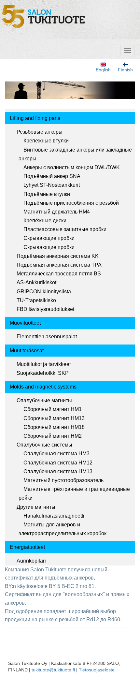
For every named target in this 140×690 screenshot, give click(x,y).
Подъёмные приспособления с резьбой (71, 203)
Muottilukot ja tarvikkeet (44, 364)
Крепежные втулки (46, 140)
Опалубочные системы (44, 445)
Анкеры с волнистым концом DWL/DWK (71, 167)
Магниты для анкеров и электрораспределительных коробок (62, 529)
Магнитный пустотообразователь (63, 480)
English (103, 69)
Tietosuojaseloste (97, 669)
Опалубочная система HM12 (57, 462)
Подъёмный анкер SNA (51, 176)
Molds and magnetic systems (43, 386)
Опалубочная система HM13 (57, 471)
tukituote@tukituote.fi (53, 669)
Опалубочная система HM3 (56, 453)
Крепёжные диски (44, 220)
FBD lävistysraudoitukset (45, 309)
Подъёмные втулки (46, 194)
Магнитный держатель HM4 (56, 211)
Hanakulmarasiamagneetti (53, 516)
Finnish (125, 69)
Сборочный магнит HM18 (54, 427)
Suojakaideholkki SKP (43, 373)
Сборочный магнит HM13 (54, 418)
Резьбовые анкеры (40, 132)
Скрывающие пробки (49, 238)
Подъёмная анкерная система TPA (59, 265)
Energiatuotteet (27, 547)
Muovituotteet (25, 323)
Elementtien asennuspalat (47, 336)
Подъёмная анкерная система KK (58, 256)
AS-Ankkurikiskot (36, 282)
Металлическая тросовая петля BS (59, 273)
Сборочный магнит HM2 (52, 436)
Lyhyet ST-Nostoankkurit (51, 185)
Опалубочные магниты (44, 400)
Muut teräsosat (27, 350)
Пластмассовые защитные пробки (64, 229)
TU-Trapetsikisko (36, 300)
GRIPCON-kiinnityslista (44, 291)
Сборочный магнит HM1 (52, 409)
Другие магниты (36, 507)
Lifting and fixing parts (35, 118)
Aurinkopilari (31, 561)
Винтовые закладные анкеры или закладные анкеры (75, 154)
